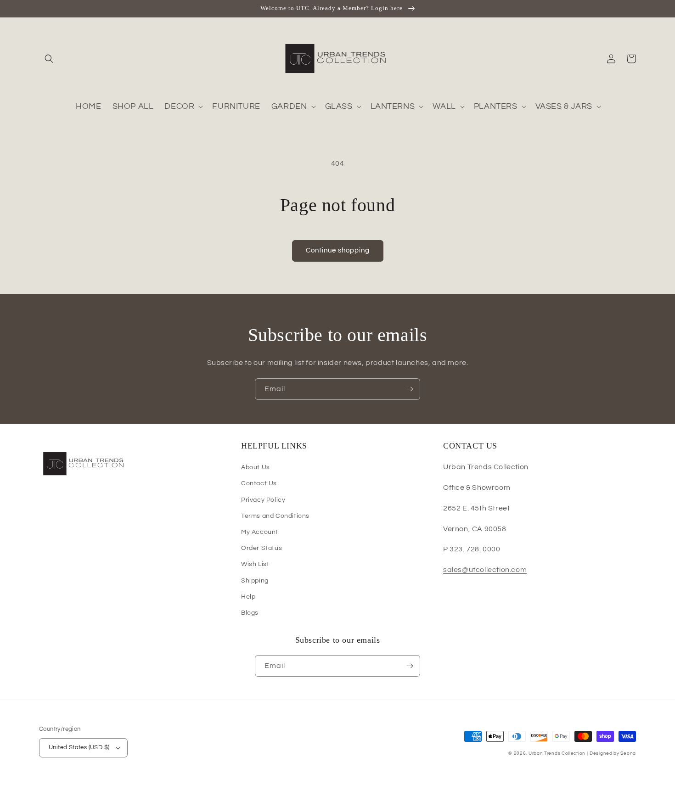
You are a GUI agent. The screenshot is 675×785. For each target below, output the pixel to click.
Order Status (261, 548)
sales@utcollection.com (485, 569)
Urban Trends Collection (557, 753)
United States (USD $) (79, 747)
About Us (255, 467)
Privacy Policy (263, 500)
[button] (49, 59)
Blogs (250, 613)
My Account (259, 532)
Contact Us (259, 483)
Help (248, 597)
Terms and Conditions (275, 516)
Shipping (255, 581)
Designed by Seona (613, 753)
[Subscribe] (409, 389)
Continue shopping (338, 250)
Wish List (255, 564)
